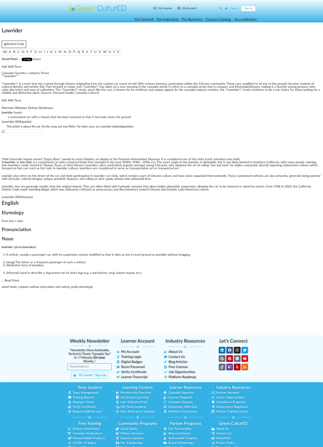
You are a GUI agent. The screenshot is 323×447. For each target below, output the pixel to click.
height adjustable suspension (176, 186)
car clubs (112, 176)
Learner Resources (185, 388)
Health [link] (69, 92)
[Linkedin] (222, 350)
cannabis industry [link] (195, 89)
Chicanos (161, 165)
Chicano (156, 176)
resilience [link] (141, 89)
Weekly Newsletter (90, 341)
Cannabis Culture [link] (86, 92)
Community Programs (137, 424)
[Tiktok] (222, 367)
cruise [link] (47, 83)
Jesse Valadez (85, 159)
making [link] (266, 86)
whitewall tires (141, 179)
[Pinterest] (229, 358)
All (5, 52)
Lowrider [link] (10, 76)
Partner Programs (185, 424)
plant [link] (36, 92)
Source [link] (46, 92)
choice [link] (285, 89)
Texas (58, 165)
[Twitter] (244, 350)
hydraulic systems (130, 186)
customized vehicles (250, 176)
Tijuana (48, 165)
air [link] (43, 86)
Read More (12, 280)
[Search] (220, 8)
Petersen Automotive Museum (139, 159)
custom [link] (108, 83)
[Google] (222, 358)
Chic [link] (202, 83)
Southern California (266, 162)
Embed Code (15, 44)
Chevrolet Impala (20, 159)
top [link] (277, 89)
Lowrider (8, 121)
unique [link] (159, 89)
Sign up (248, 8)
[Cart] (226, 8)
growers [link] (303, 86)
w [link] (8, 83)
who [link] (312, 86)
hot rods (46, 168)
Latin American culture (193, 189)
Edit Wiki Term (11, 100)
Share (37, 59)
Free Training (89, 424)
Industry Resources (185, 341)
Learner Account (138, 341)
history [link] (70, 83)
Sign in (234, 8)
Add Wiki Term (12, 66)
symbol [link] (304, 83)
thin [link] (189, 83)
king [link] (310, 89)
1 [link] (237, 86)
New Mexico (75, 165)
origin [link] (79, 83)
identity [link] (18, 86)
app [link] (166, 89)
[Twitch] (229, 367)
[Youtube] (244, 358)
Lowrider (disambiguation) (117, 126)
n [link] (87, 83)
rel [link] (3, 92)
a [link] (22, 83)
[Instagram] (237, 350)
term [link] (27, 83)
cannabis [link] (153, 86)
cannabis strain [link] (196, 86)
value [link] (5, 89)
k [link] (98, 89)
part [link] (171, 83)
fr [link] (92, 83)
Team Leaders (90, 388)
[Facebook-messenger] (237, 358)
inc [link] (25, 92)
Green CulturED (233, 424)
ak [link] (107, 86)
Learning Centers (137, 388)
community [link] (217, 83)
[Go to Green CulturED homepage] (96, 8)
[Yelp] (237, 367)
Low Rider (69, 126)
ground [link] (282, 83)
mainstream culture (296, 165)
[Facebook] (229, 350)
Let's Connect (233, 341)
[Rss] (244, 367)
